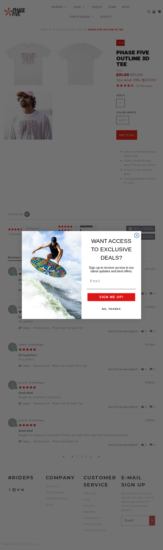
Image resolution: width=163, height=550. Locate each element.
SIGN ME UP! (111, 297)
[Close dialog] (136, 235)
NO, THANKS (111, 309)
